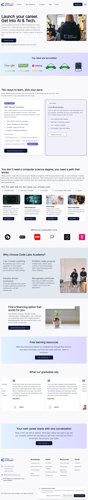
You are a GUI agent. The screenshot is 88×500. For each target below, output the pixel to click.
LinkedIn (77, 463)
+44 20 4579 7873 (8, 466)
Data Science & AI (36, 466)
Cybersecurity (35, 463)
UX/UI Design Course (11, 137)
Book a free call (43, 443)
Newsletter (63, 475)
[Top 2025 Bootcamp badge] (50, 67)
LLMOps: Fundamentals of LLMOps (15, 144)
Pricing (57, 4)
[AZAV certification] (78, 67)
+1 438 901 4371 (8, 468)
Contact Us (49, 475)
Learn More (7, 218)
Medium (77, 470)
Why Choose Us (30, 4)
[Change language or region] (85, 4)
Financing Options (51, 472)
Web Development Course (30, 140)
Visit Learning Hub (43, 357)
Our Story (48, 463)
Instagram (78, 466)
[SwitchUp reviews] (37, 65)
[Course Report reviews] (23, 65)
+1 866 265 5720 (8, 471)
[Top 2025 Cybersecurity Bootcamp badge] (64, 67)
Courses (19, 4)
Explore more (32, 144)
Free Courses (64, 463)
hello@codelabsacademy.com (11, 475)
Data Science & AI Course (12, 140)
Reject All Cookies (67, 495)
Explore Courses (8, 40)
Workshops (63, 466)
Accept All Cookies (79, 495)
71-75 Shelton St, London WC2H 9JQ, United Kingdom (13, 479)
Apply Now (78, 4)
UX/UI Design (35, 470)
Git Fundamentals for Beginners (29, 137)
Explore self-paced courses (14, 150)
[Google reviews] (9, 65)
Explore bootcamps (56, 134)
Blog (50, 4)
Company (42, 4)
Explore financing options (18, 327)
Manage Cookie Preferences (53, 495)
